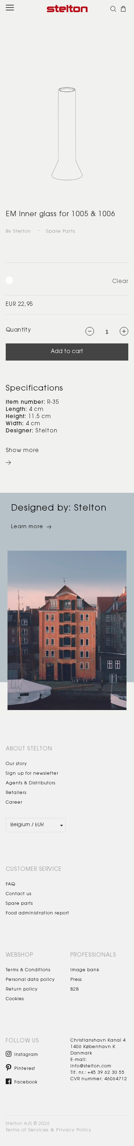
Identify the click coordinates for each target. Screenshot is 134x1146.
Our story (16, 764)
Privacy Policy (73, 1130)
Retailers (16, 793)
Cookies (15, 999)
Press (76, 980)
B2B (74, 989)
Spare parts (19, 904)
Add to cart (67, 351)
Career (14, 802)
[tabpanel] (67, 103)
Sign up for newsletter (32, 774)
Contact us (18, 894)
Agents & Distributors (30, 783)
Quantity (18, 330)
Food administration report (37, 913)
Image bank (84, 970)
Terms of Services (27, 1130)
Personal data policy (30, 980)
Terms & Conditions (28, 970)
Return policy (22, 989)
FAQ (10, 884)
